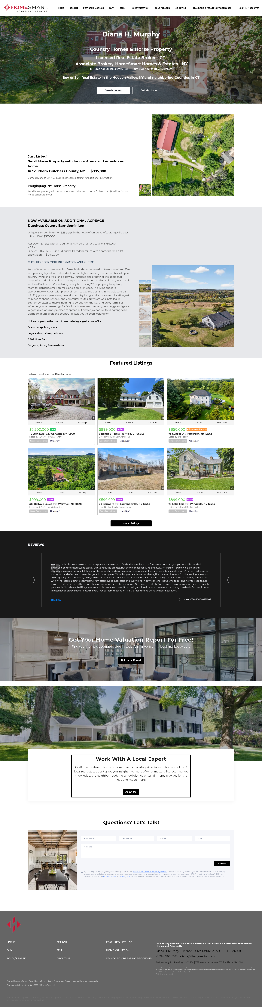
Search (74, 8)
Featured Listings (93, 8)
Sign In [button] (243, 8)
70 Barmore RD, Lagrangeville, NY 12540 (124, 504)
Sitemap (83, 981)
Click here (249, 969)
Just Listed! (37, 156)
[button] (31, 942)
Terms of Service (109, 876)
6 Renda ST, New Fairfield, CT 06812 (121, 433)
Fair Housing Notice (165, 974)
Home (61, 8)
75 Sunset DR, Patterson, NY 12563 (190, 433)
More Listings (131, 523)
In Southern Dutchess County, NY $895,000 (67, 171)
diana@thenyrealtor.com (197, 956)
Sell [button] (122, 8)
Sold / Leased (162, 8)
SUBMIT (222, 863)
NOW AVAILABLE (42, 221)
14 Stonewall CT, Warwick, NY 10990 (52, 433)
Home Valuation (140, 8)
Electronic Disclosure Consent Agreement (150, 872)
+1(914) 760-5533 (167, 956)
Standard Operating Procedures (212, 8)
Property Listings (72, 981)
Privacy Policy (126, 876)
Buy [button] (111, 8)
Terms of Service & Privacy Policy (20, 981)
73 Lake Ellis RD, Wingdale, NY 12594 (192, 504)
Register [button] (254, 8)
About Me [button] (180, 8)
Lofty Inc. (21, 985)
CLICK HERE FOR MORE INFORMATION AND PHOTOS (61, 262)
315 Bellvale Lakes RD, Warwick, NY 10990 (55, 504)
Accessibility (94, 981)
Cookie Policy (40, 981)
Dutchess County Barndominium (56, 226)
